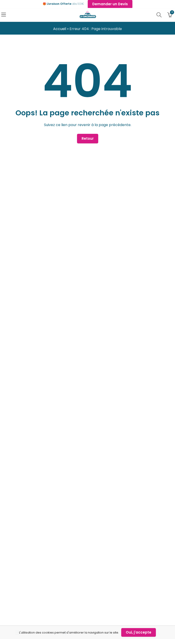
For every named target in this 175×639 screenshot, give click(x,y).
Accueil (59, 28)
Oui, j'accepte (138, 632)
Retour (88, 138)
